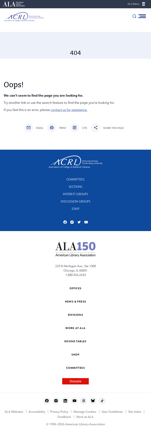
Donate (75, 381)
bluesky (93, 400)
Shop (75, 354)
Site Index (134, 411)
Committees (75, 179)
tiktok (102, 400)
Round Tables (75, 341)
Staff (76, 209)
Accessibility (37, 411)
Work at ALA (75, 328)
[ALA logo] (75, 249)
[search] (134, 16)
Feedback (64, 417)
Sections (75, 187)
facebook (65, 222)
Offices (76, 288)
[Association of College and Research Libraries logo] (22, 17)
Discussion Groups (75, 201)
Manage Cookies (84, 411)
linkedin (65, 400)
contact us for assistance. (69, 110)
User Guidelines (112, 411)
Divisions (75, 314)
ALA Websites (14, 411)
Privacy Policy (59, 411)
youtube (86, 222)
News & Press (75, 301)
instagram (72, 222)
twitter (79, 222)
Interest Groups (75, 194)
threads (83, 400)
